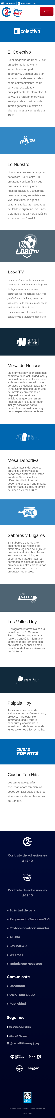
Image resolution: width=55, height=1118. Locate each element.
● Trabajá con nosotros (25, 964)
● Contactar (16, 986)
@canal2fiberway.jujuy (24, 1043)
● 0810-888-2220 (21, 995)
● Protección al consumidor (28, 928)
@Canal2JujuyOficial (19, 1027)
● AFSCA (13, 937)
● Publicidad (16, 1004)
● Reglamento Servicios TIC (28, 919)
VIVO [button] (47, 11)
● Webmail (15, 955)
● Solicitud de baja (21, 910)
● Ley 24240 (17, 946)
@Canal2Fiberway (19, 1036)
